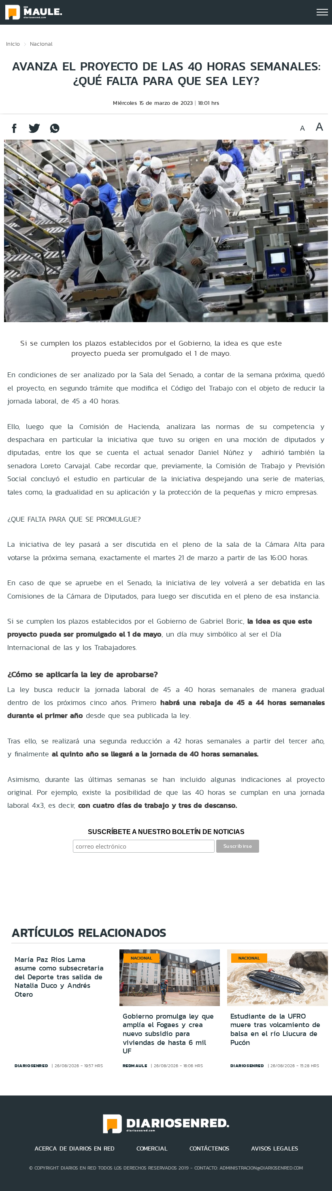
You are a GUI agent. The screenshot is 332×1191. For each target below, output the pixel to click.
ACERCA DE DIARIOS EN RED (74, 1148)
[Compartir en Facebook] (14, 132)
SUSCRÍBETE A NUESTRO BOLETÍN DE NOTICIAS (166, 831)
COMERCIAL (152, 1148)
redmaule (135, 1065)
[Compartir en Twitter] (34, 132)
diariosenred (31, 1065)
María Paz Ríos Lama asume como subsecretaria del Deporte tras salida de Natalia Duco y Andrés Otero (59, 977)
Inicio (13, 44)
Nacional (41, 44)
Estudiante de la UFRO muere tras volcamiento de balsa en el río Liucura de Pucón (275, 1029)
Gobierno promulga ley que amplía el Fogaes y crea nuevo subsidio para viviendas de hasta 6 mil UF (168, 1033)
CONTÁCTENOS (209, 1148)
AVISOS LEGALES (274, 1148)
